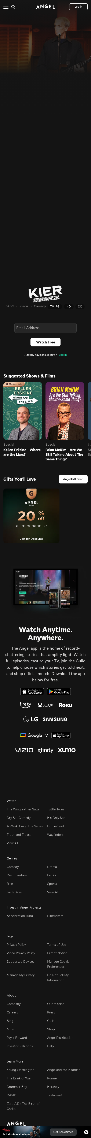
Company (14, 1004)
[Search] (13, 7)
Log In (63, 355)
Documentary (17, 875)
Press (51, 1012)
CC (80, 306)
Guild (51, 1021)
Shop (51, 1029)
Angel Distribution (60, 1038)
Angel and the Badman (63, 1070)
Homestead (55, 826)
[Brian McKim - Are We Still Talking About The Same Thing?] (65, 411)
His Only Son (56, 818)
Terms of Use (56, 945)
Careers (12, 1012)
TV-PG (55, 306)
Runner (52, 1078)
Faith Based (15, 892)
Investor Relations (20, 1046)
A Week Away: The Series (25, 826)
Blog (10, 1021)
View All (12, 843)
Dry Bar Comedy (18, 818)
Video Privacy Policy (21, 953)
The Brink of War (19, 1078)
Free (10, 884)
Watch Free (45, 342)
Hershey (53, 1087)
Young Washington (20, 1070)
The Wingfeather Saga (23, 809)
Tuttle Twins (56, 809)
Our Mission (56, 1004)
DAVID (11, 1095)
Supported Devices (20, 962)
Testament (54, 1095)
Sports (52, 884)
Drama (52, 867)
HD (68, 306)
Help (50, 1046)
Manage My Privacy (20, 975)
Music (11, 1029)
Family (51, 875)
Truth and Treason (20, 835)
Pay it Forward (17, 1038)
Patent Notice (57, 953)
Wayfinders (55, 835)
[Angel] (45, 6)
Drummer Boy (17, 1087)
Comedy (13, 867)
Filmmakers (55, 916)
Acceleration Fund (20, 916)
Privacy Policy (16, 945)
